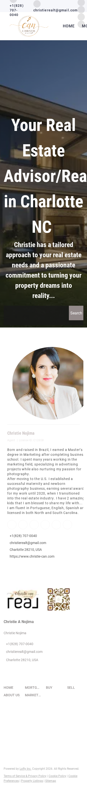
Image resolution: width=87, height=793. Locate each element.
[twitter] (33, 524)
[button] (76, 313)
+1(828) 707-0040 (23, 536)
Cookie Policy (57, 776)
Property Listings (32, 781)
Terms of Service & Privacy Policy (25, 776)
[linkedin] (22, 524)
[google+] (67, 524)
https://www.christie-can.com (32, 556)
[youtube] (56, 524)
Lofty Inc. (25, 768)
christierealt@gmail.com (28, 543)
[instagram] (81, 9)
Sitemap (50, 781)
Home (69, 26)
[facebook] (11, 524)
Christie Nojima (20, 433)
